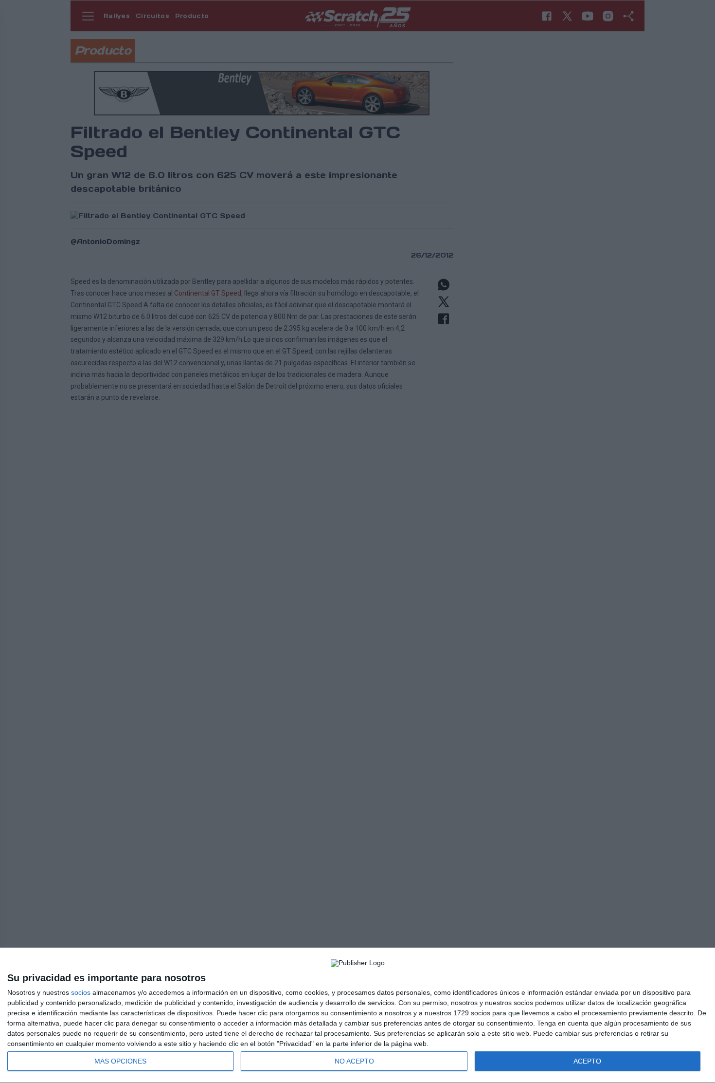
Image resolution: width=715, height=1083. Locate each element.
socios (80, 992)
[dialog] (357, 1015)
